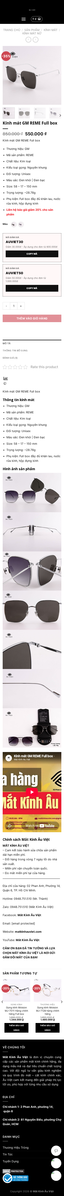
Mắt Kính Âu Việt (27, 940)
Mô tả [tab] (6, 343)
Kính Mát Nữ (32, 33)
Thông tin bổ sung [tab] (15, 350)
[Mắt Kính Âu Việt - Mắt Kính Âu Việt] (32, 10)
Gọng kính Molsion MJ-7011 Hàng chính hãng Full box (16, 1010)
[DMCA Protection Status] (32, 1171)
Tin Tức (8, 1154)
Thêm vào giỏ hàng (32, 318)
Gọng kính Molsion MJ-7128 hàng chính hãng (47, 1010)
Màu (5, 224)
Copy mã (32, 253)
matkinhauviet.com (28, 931)
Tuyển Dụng (11, 1161)
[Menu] (23, 19)
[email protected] (23, 923)
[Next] (55, 75)
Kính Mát (50, 30)
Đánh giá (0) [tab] (10, 357)
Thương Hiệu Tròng (16, 1147)
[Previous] (8, 75)
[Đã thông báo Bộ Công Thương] (32, 1178)
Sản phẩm (31, 30)
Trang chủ (11, 30)
